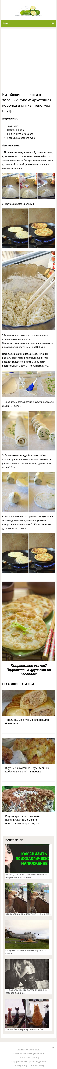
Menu (6, 23)
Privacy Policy (21, 1065)
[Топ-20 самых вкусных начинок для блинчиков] (28, 703)
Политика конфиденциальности (28, 1053)
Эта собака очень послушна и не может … (28, 914)
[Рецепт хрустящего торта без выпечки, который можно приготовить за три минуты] (28, 799)
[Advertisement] (28, 62)
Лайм (20, 1050)
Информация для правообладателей (28, 1061)
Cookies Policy (37, 1065)
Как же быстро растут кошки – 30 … (25, 1029)
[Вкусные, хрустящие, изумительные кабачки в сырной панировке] (28, 751)
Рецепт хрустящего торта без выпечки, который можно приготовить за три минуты (23, 820)
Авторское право (28, 1057)
